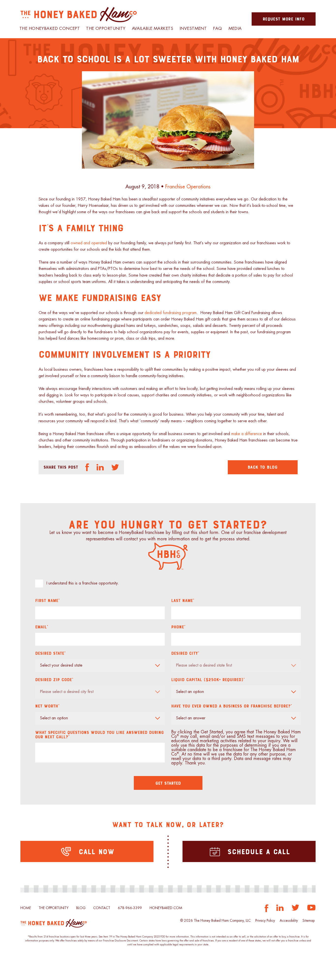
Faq (217, 28)
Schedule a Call (257, 851)
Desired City (185, 653)
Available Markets (152, 28)
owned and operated (89, 243)
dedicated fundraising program (171, 313)
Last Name (182, 600)
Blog (81, 908)
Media (235, 28)
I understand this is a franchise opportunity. (82, 583)
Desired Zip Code (54, 679)
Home (25, 908)
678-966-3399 (130, 908)
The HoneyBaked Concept (49, 28)
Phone (178, 626)
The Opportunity (105, 28)
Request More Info (284, 19)
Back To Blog (262, 467)
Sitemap (309, 921)
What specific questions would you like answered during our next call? (99, 734)
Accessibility (289, 921)
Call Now (95, 851)
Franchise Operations (188, 186)
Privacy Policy (265, 921)
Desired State (50, 653)
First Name (47, 600)
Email (41, 626)
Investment (193, 28)
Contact (101, 908)
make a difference (246, 434)
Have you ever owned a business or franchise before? (231, 706)
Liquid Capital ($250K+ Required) (208, 679)
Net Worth (47, 706)
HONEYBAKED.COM (166, 908)
